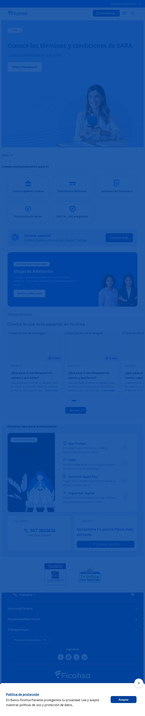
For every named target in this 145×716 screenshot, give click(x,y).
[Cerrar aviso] (138, 683)
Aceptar (124, 699)
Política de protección (22, 694)
